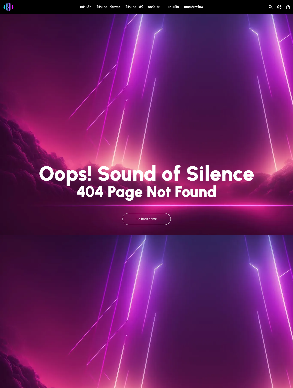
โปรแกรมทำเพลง (109, 7)
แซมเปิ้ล (173, 7)
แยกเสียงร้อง (193, 7)
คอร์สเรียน (155, 7)
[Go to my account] (279, 7)
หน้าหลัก (86, 7)
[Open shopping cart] (287, 6)
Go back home (146, 219)
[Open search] (270, 7)
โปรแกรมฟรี (134, 7)
